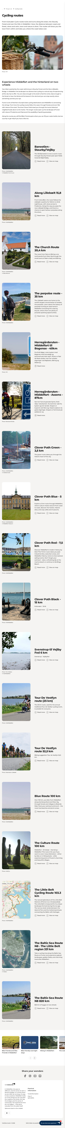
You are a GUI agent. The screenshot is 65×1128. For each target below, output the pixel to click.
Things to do (9, 8)
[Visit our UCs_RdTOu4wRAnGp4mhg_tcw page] (35, 1075)
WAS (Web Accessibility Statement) (37, 1123)
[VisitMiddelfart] (10, 1084)
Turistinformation (33, 1094)
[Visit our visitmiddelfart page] (25, 1075)
